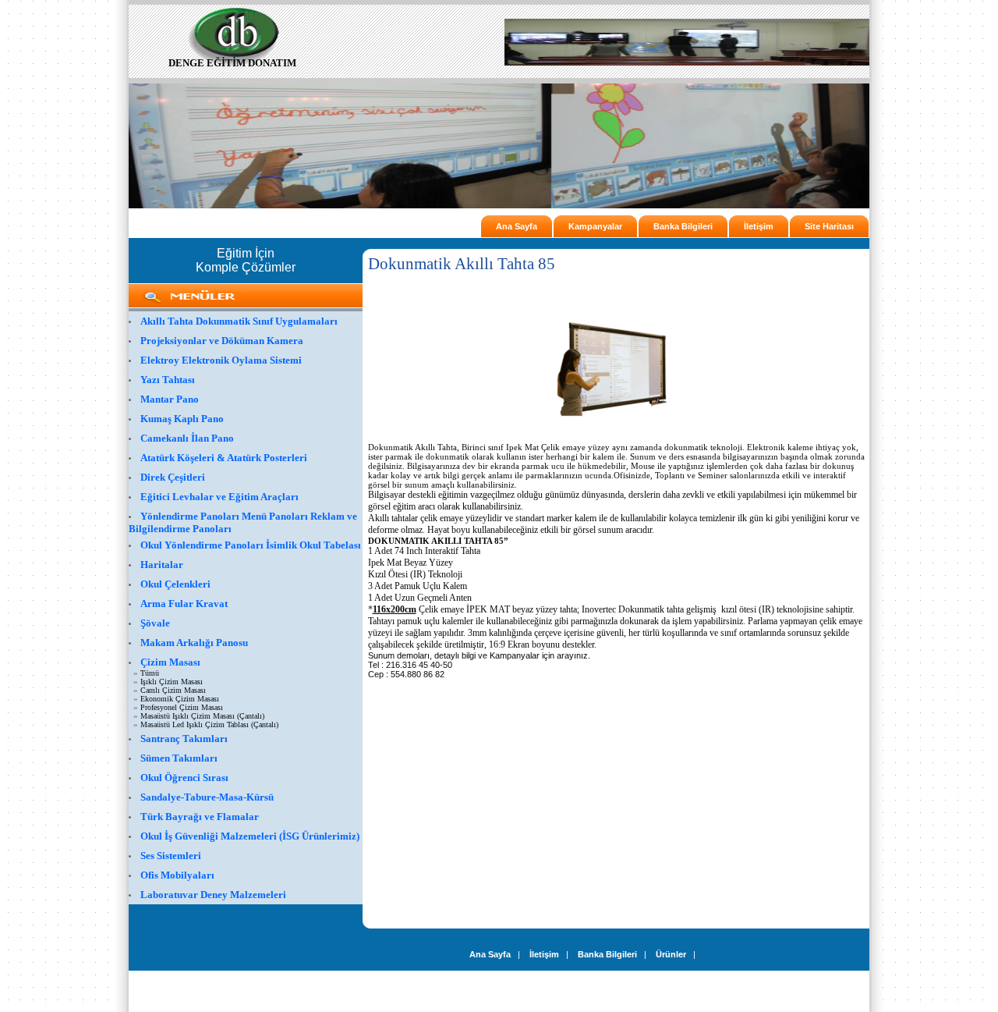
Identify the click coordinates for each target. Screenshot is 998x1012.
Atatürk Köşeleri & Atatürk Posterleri (223, 457)
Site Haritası (829, 226)
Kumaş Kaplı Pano (182, 418)
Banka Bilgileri (683, 226)
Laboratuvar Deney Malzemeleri (213, 894)
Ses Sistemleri (170, 855)
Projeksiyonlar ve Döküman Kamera (221, 340)
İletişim (758, 226)
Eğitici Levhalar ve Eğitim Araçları (219, 496)
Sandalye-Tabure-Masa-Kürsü (207, 797)
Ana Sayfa (516, 226)
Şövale (155, 623)
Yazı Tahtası (167, 379)
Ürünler (671, 954)
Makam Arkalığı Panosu (194, 642)
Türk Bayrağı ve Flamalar (199, 816)
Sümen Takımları (179, 758)
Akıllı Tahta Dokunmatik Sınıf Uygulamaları (239, 321)
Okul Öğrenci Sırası (184, 777)
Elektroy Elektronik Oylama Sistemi (221, 360)
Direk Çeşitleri (172, 477)
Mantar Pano (169, 399)
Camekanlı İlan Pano (187, 438)
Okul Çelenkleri (175, 584)
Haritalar (161, 564)
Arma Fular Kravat (184, 603)
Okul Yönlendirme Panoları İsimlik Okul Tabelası (250, 545)
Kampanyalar (595, 226)
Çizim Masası (170, 662)
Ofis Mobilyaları (177, 875)
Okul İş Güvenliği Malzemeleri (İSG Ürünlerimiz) (249, 836)
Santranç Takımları (184, 738)
